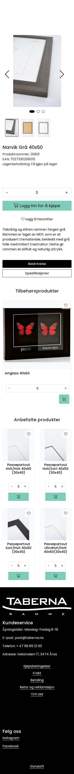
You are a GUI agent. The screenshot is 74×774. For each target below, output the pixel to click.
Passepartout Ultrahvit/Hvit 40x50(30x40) (55, 548)
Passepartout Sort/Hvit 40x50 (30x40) (18, 548)
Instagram (10, 738)
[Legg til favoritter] (66, 305)
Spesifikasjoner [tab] (37, 273)
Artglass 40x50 (17, 373)
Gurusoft (37, 766)
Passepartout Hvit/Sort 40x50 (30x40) (55, 469)
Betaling (37, 680)
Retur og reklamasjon (37, 687)
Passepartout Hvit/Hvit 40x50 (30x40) (18, 469)
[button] (32, 111)
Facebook (10, 746)
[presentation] (8, 74)
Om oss (37, 694)
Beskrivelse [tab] (37, 263)
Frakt (37, 673)
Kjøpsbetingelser (37, 666)
